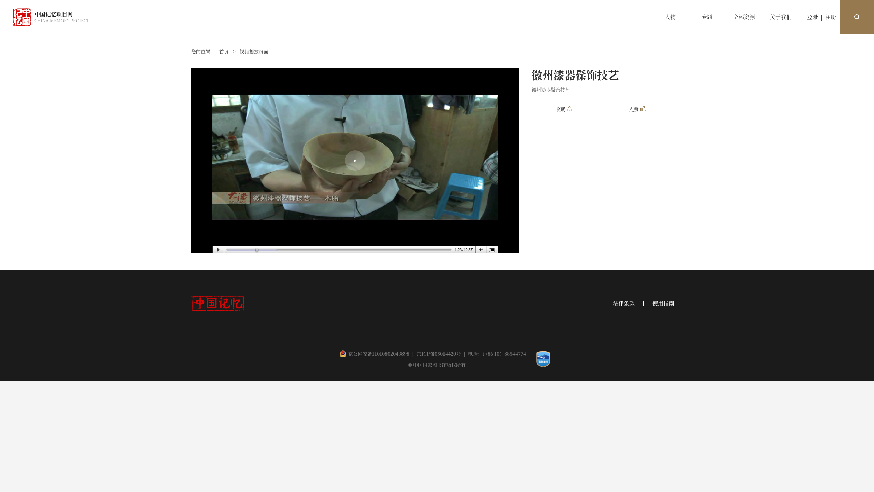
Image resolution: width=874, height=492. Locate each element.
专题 (707, 17)
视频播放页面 (254, 51)
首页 (224, 51)
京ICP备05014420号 (439, 353)
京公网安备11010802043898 (378, 353)
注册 (830, 17)
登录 (812, 17)
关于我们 (781, 17)
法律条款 (624, 303)
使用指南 (663, 303)
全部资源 (744, 17)
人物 (670, 17)
